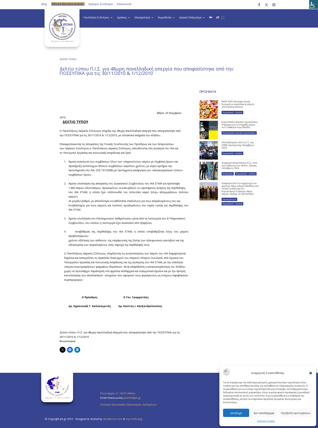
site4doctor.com (112, 419)
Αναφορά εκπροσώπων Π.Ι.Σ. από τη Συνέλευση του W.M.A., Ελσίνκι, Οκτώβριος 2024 (239, 165)
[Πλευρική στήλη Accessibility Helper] (313, 4)
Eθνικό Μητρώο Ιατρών (68, 4)
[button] (310, 373)
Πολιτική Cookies (266, 421)
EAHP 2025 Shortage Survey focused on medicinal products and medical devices (238, 104)
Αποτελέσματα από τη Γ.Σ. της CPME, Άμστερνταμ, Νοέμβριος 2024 (238, 145)
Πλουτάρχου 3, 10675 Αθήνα (117, 393)
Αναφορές (228, 173)
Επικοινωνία (124, 4)
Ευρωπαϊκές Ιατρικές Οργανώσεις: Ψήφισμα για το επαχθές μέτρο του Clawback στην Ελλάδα (240, 124)
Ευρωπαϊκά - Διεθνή (232, 112)
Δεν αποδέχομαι (264, 413)
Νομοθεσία (164, 17)
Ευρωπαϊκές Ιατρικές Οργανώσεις (239, 132)
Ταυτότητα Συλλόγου (96, 17)
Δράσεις (122, 17)
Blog (44, 4)
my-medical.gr (134, 419)
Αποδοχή (236, 413)
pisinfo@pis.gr (133, 397)
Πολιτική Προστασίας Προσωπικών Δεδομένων (128, 404)
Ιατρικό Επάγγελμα (190, 17)
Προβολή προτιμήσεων (295, 413)
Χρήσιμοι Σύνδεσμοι (100, 4)
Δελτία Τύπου (68, 59)
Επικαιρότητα (142, 17)
